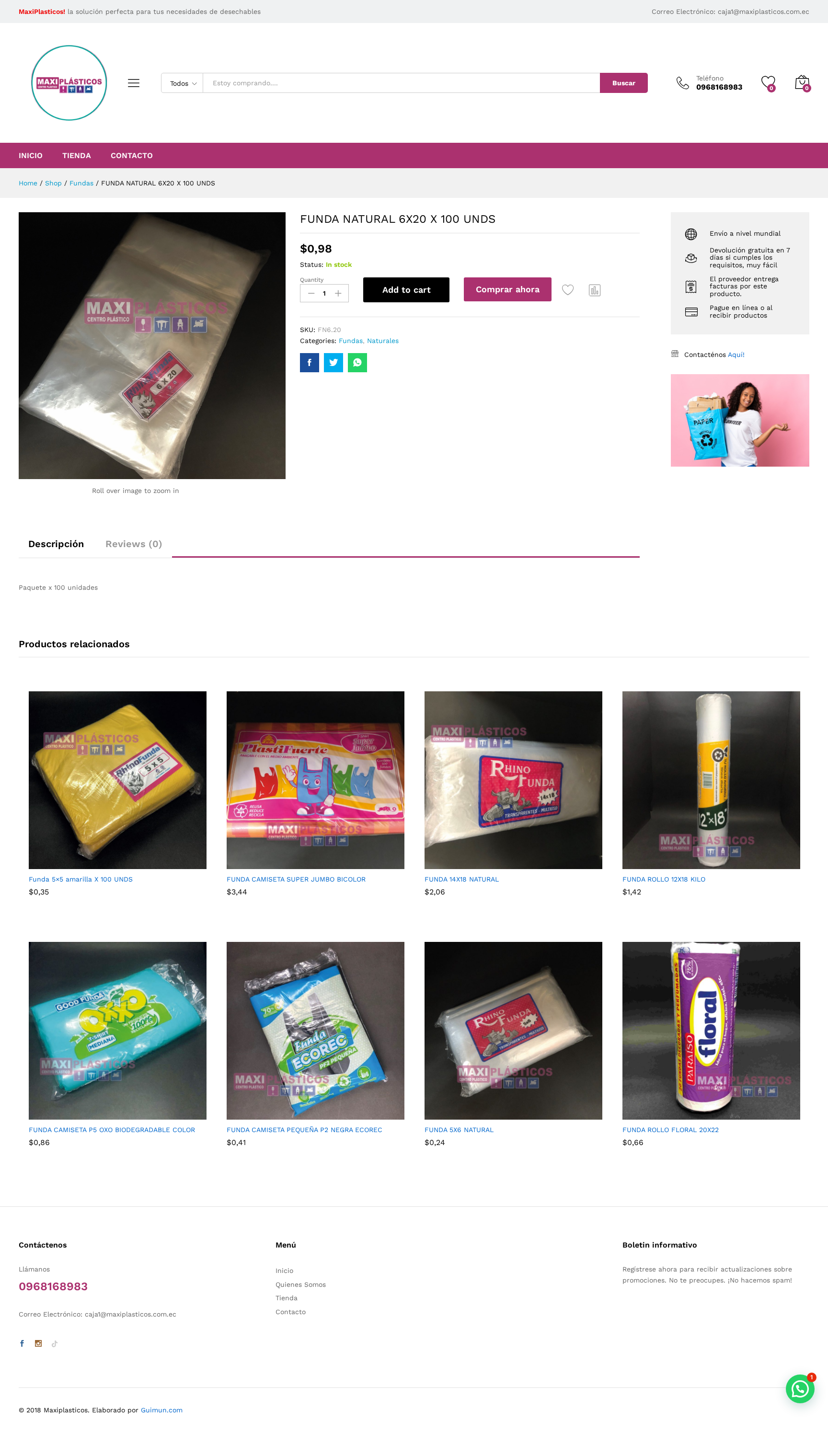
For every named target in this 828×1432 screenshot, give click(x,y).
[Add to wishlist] (569, 290)
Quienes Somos (301, 1284)
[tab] (56, 548)
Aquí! (736, 354)
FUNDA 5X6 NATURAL (459, 1130)
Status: (311, 264)
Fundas (351, 340)
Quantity (311, 280)
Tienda (76, 156)
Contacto (132, 156)
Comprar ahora (508, 289)
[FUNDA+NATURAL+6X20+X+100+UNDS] (333, 362)
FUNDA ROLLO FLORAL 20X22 (670, 1130)
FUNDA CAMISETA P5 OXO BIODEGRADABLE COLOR (112, 1130)
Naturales (383, 340)
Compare (595, 290)
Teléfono (710, 78)
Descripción (56, 544)
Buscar (623, 83)
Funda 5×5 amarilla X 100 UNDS (81, 879)
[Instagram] (38, 1344)
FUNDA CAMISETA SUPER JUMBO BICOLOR (296, 879)
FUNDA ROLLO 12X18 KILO (663, 879)
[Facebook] (22, 1344)
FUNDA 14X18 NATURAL (462, 879)
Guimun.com (162, 1410)
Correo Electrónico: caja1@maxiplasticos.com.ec (730, 11)
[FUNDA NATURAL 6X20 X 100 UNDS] (309, 362)
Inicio (31, 156)
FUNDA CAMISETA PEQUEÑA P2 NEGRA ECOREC (304, 1130)
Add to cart (406, 290)
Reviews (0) (133, 544)
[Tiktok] (54, 1344)
